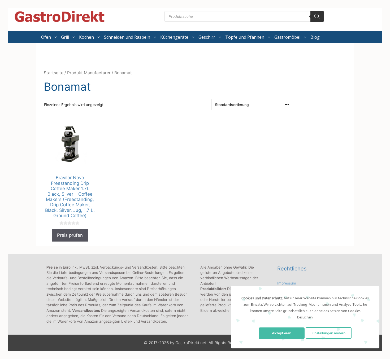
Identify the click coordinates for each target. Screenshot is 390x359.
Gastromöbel (287, 37)
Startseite (53, 72)
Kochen (86, 37)
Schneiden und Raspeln (127, 37)
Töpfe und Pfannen (244, 37)
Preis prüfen (70, 235)
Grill (65, 37)
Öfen (46, 37)
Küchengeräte (174, 37)
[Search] (317, 16)
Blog (315, 37)
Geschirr (206, 37)
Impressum (286, 283)
